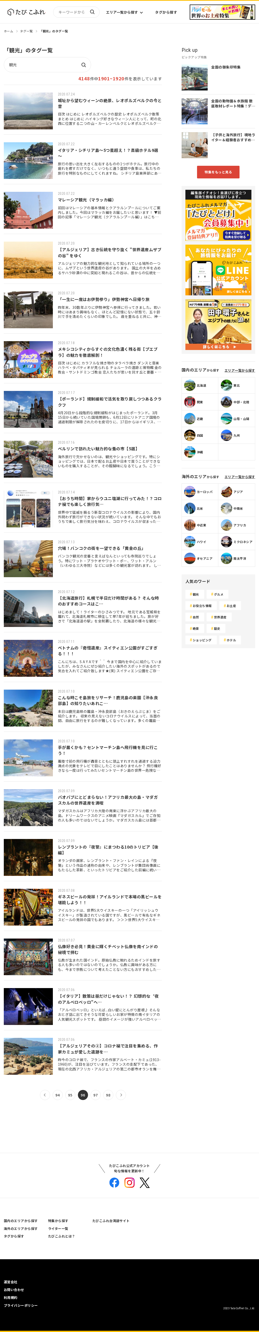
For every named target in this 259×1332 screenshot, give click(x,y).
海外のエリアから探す (21, 1228)
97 (95, 1094)
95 (70, 1094)
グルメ (218, 594)
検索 (92, 12)
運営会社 (10, 1281)
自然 (196, 617)
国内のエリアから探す (21, 1220)
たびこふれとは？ (61, 1236)
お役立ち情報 (202, 605)
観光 (196, 594)
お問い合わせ (14, 1289)
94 (57, 1094)
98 (108, 1094)
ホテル (231, 640)
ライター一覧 (58, 1228)
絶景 (196, 628)
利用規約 (10, 1297)
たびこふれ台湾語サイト (111, 1220)
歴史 (217, 628)
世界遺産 (220, 617)
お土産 (231, 605)
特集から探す (58, 1220)
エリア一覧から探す (122, 12)
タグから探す (166, 12)
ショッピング (202, 640)
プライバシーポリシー (21, 1305)
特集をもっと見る (218, 172)
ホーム (8, 31)
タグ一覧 (26, 31)
